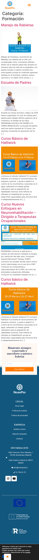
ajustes (27, 552)
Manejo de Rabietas (17, 25)
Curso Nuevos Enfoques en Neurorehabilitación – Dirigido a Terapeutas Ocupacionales (18, 212)
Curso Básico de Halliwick (14, 140)
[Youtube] (14, 478)
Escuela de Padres (16, 82)
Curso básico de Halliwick (14, 281)
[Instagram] (8, 478)
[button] (29, 5)
